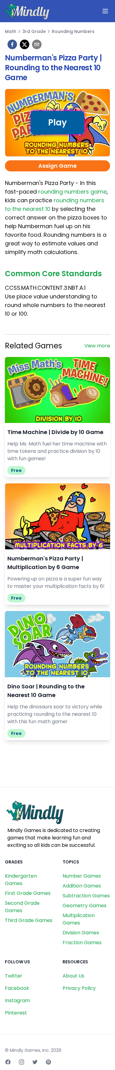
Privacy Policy (79, 988)
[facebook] (12, 44)
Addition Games (82, 885)
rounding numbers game (72, 191)
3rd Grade (34, 31)
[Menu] (105, 11)
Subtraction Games (86, 895)
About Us (73, 975)
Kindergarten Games (21, 879)
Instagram (17, 1000)
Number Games (82, 875)
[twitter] (24, 44)
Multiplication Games (79, 919)
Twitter (13, 975)
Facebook (17, 988)
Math (10, 31)
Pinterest (16, 1012)
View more (97, 345)
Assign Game (57, 166)
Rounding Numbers (73, 31)
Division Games (81, 932)
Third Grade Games (28, 920)
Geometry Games (84, 905)
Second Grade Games (22, 907)
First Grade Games (28, 893)
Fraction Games (82, 942)
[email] (37, 44)
